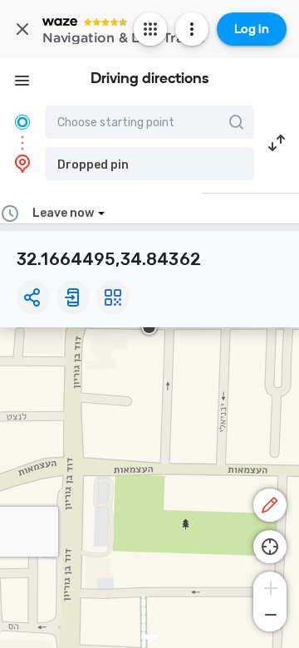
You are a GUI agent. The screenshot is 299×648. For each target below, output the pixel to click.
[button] (149, 163)
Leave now (63, 213)
